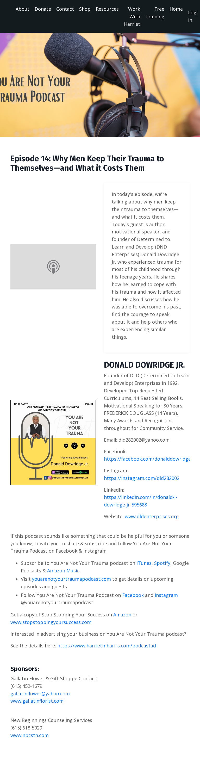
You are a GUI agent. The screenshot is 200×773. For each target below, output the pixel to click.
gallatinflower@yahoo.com (40, 693)
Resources (107, 9)
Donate (43, 9)
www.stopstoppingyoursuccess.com (50, 622)
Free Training (154, 13)
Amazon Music (63, 570)
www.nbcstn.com (29, 735)
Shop (85, 9)
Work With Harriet (132, 16)
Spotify (162, 563)
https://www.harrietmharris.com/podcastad (106, 645)
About (22, 9)
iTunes (144, 563)
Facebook (133, 595)
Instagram (166, 595)
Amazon (122, 614)
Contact (65, 9)
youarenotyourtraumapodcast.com (71, 579)
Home (176, 9)
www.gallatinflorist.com (37, 701)
